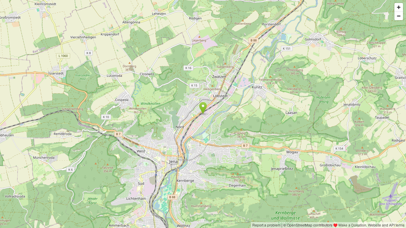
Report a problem (266, 224)
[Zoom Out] (398, 16)
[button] (203, 108)
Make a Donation (352, 224)
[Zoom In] (398, 7)
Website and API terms (386, 224)
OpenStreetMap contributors (309, 224)
